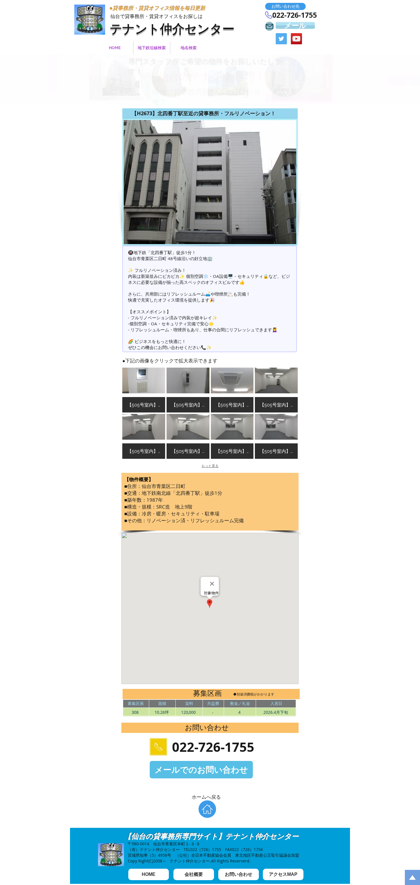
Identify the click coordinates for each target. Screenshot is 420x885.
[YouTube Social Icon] (296, 38)
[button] (285, 6)
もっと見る (210, 466)
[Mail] (269, 26)
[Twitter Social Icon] (281, 38)
